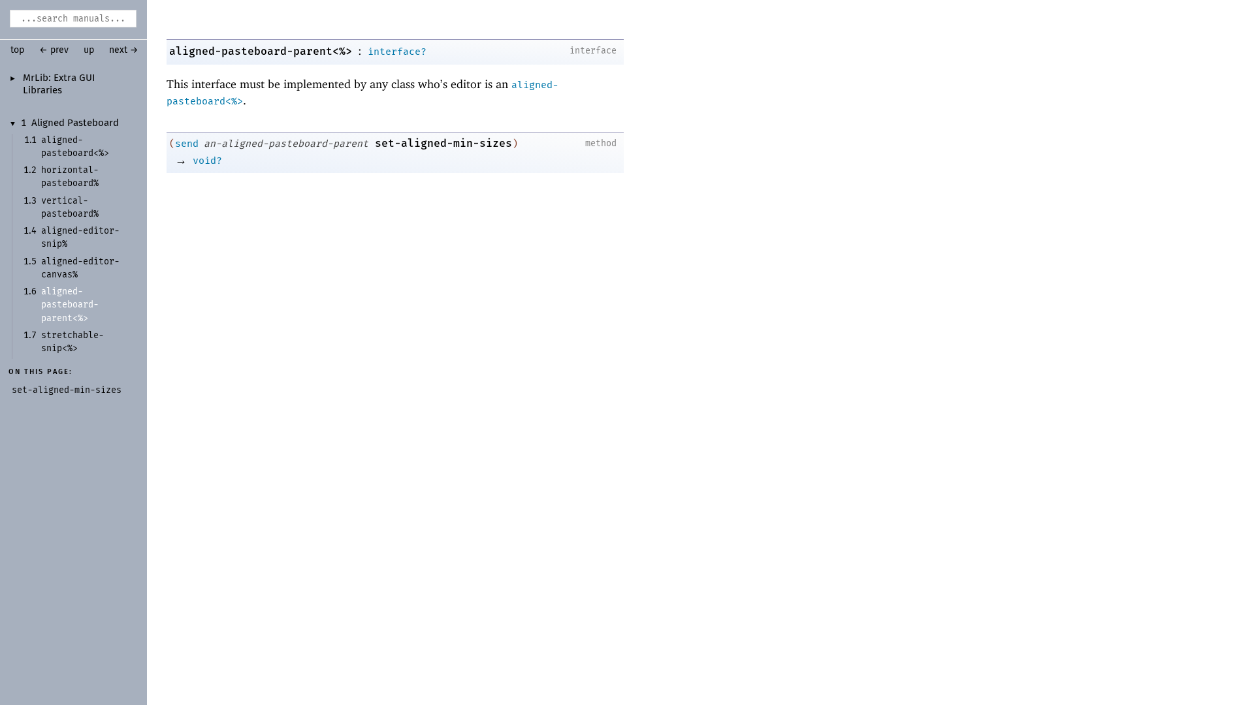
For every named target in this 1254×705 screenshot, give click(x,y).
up (89, 50)
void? (207, 160)
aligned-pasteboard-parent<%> (260, 51)
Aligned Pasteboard (75, 123)
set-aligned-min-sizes (443, 143)
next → (123, 50)
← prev (54, 50)
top (17, 50)
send (187, 143)
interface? (397, 51)
